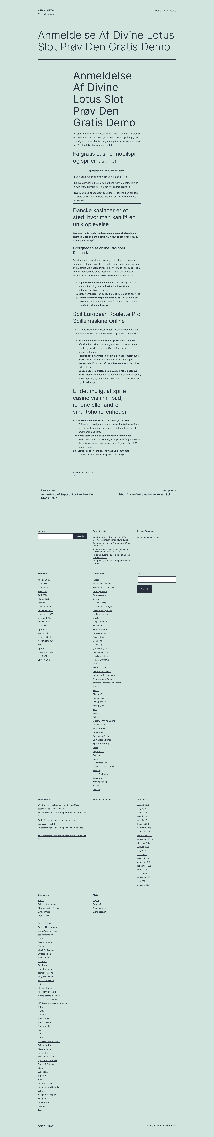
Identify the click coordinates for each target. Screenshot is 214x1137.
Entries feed (98, 904)
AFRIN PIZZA (46, 10)
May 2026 (42, 591)
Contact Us (170, 10)
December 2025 (45, 610)
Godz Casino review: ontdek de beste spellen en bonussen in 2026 (110, 550)
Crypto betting (100, 622)
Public (96, 713)
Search (41, 531)
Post (95, 709)
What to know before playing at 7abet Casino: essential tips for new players (111, 538)
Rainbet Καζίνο (100, 724)
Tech (95, 759)
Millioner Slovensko (102, 671)
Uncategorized (100, 763)
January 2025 (44, 637)
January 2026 (44, 606)
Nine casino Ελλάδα (102, 679)
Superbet (97, 755)
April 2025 (43, 629)
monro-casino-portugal (104, 675)
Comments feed (100, 908)
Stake (95, 747)
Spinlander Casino (101, 736)
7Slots (96, 580)
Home (158, 10)
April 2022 (43, 648)
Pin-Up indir (98, 698)
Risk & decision (100, 728)
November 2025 (45, 614)
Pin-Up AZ (98, 694)
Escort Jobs (98, 637)
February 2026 (45, 603)
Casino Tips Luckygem (103, 606)
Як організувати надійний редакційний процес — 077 (112, 544)
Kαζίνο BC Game (101, 660)
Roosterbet (98, 732)
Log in (96, 900)
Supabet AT (98, 751)
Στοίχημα (97, 778)
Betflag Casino (100, 591)
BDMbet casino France (103, 587)
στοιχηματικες (100, 782)
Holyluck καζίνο (100, 656)
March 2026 (43, 599)
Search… (141, 573)
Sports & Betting (101, 743)
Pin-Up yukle (99, 705)
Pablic (96, 686)
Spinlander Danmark (102, 740)
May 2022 (42, 644)
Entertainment (100, 633)
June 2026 (43, 587)
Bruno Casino (99, 595)
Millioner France (100, 667)
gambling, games (101, 648)
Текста (96, 789)
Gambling (97, 644)
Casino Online (99, 603)
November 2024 (45, 641)
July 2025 (42, 625)
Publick (96, 717)
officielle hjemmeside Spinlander (108, 683)
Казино (96, 785)
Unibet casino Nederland (104, 766)
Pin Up (96, 690)
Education (97, 625)
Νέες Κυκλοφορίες (102, 774)
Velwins (96, 770)
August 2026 (44, 580)
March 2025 (43, 633)
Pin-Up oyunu (99, 702)
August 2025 (44, 622)
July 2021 (42, 656)
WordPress (170, 1125)
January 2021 (44, 660)
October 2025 (44, 618)
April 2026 (43, 595)
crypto (96, 618)
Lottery (96, 663)
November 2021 (45, 652)
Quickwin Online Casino (104, 721)
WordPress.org (100, 912)
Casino (96, 599)
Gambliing (97, 641)
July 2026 (42, 583)
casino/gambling (100, 614)
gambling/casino (100, 652)
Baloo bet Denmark (102, 583)
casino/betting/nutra (102, 610)
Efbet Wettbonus (101, 629)
